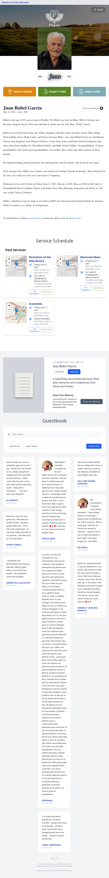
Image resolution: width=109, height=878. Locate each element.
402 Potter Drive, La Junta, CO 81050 (42, 322)
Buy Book (74, 371)
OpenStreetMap (57, 870)
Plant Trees (47, 292)
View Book (59, 371)
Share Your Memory (91, 401)
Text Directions (34, 292)
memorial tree (35, 218)
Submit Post (94, 446)
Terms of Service (62, 866)
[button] (16, 263)
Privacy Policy (47, 866)
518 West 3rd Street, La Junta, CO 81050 (43, 285)
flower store (75, 218)
